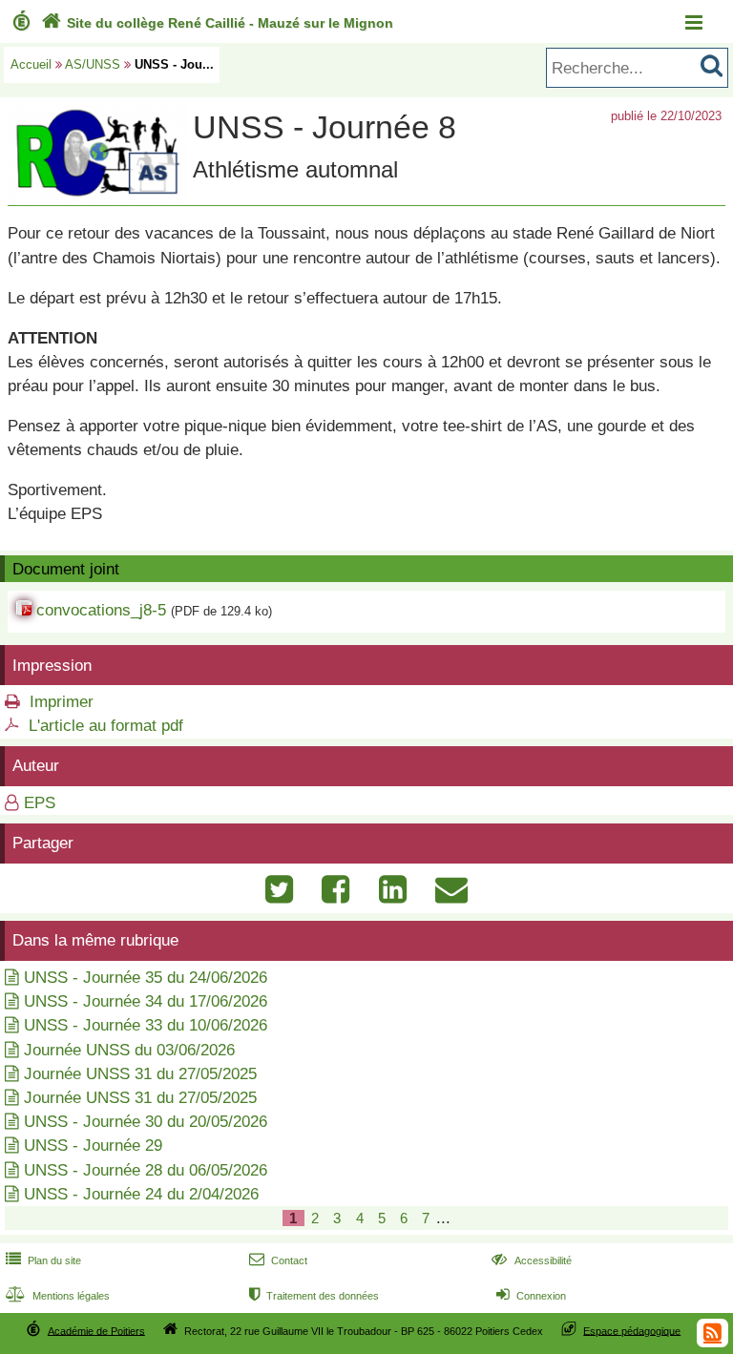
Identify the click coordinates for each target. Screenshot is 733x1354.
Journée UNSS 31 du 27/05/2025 (140, 1074)
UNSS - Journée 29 (93, 1145)
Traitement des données (314, 1296)
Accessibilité (531, 1260)
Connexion (531, 1296)
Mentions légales (58, 1296)
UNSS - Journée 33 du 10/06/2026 (145, 1025)
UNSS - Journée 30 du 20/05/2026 (145, 1122)
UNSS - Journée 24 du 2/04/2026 (141, 1194)
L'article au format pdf (106, 726)
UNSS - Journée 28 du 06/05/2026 (145, 1170)
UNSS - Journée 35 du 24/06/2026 (145, 978)
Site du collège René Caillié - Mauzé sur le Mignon (217, 23)
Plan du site (43, 1260)
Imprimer (62, 702)
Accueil (31, 64)
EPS (39, 803)
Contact (278, 1260)
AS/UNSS (92, 64)
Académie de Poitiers (96, 1330)
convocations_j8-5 (101, 610)
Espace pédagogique (632, 1330)
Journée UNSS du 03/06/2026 (129, 1050)
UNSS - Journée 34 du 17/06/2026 (145, 1001)
